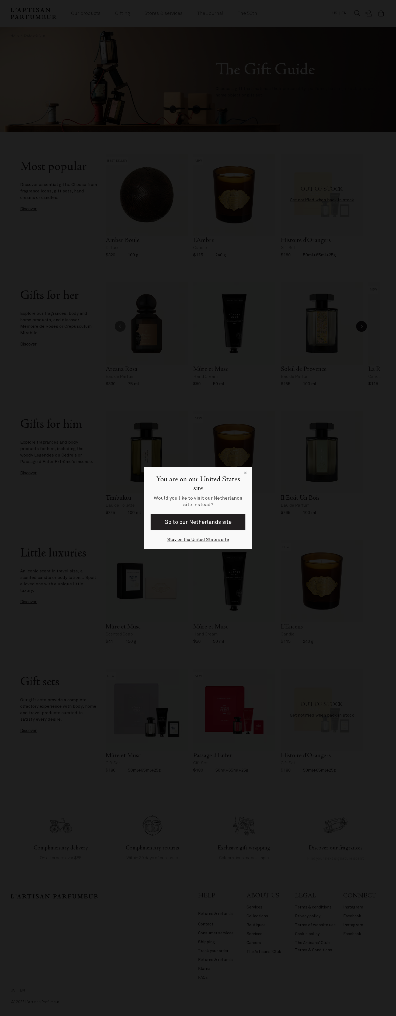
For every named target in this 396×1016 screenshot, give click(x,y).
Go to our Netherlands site (198, 522)
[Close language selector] (245, 473)
